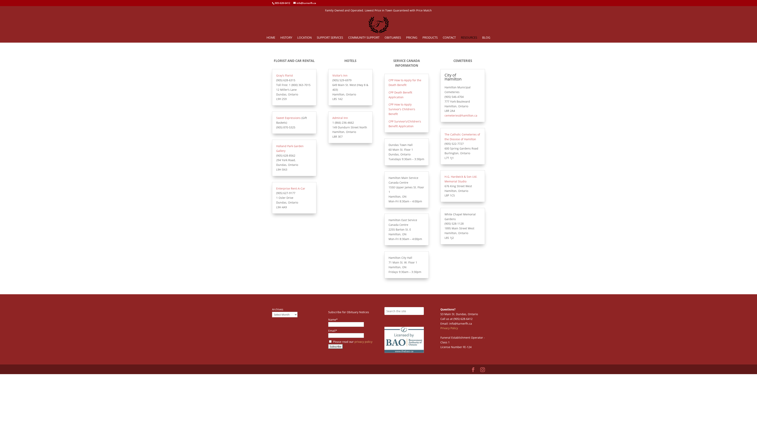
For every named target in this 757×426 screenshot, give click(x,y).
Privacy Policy (449, 328)
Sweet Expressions (288, 118)
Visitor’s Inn (340, 75)
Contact (449, 37)
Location (304, 37)
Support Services (330, 37)
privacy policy (363, 342)
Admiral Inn (340, 118)
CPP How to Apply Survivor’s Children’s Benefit (402, 109)
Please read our (352, 342)
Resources (469, 37)
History (286, 37)
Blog (486, 37)
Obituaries (393, 37)
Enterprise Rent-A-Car (290, 188)
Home (271, 37)
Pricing (411, 37)
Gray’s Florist (284, 75)
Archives (277, 309)
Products (430, 37)
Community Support (363, 37)
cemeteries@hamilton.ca (461, 115)
